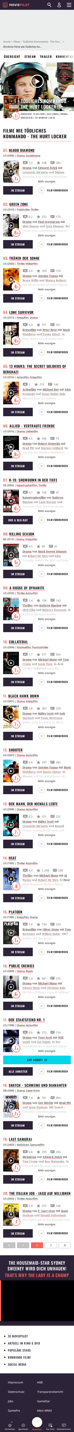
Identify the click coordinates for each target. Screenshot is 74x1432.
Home (6, 41)
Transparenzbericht (50, 1392)
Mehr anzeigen (46, 181)
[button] (55, 190)
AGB (40, 1382)
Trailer (46, 56)
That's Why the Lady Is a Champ (37, 1275)
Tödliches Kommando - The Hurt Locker (42, 41)
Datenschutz (16, 1392)
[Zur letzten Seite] (65, 1245)
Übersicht (12, 56)
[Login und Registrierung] (59, 5)
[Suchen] (49, 5)
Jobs (10, 1401)
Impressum (15, 1382)
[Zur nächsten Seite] (51, 1245)
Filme (16, 41)
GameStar (43, 1401)
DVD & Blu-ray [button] (18, 520)
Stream (30, 56)
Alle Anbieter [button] (18, 1071)
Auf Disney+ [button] (35, 1060)
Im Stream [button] (18, 190)
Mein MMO (44, 1410)
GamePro (14, 1410)
